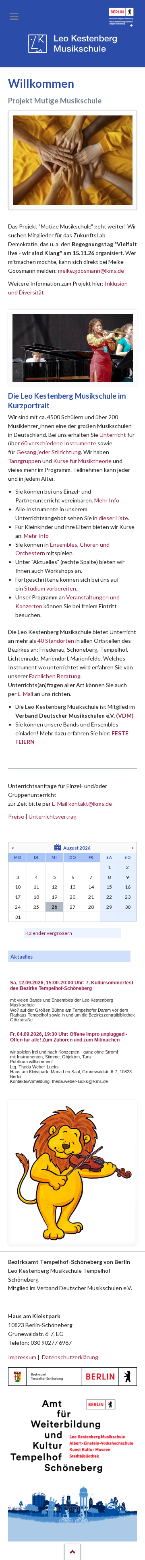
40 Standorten (55, 640)
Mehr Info (106, 500)
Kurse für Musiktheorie (82, 460)
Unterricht (112, 434)
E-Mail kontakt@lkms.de (81, 803)
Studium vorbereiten (50, 588)
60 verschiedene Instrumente (58, 443)
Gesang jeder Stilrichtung (49, 452)
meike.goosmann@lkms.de (91, 270)
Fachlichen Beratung (54, 676)
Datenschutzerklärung (70, 1357)
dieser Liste (113, 518)
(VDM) (125, 715)
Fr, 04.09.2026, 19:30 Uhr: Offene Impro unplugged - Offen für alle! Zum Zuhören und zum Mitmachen (68, 1037)
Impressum (22, 1357)
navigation (14, 16)
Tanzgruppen (25, 460)
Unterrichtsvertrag (53, 816)
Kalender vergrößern (48, 933)
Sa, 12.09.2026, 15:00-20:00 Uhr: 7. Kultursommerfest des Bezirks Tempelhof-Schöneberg (71, 985)
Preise (16, 816)
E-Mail (25, 693)
